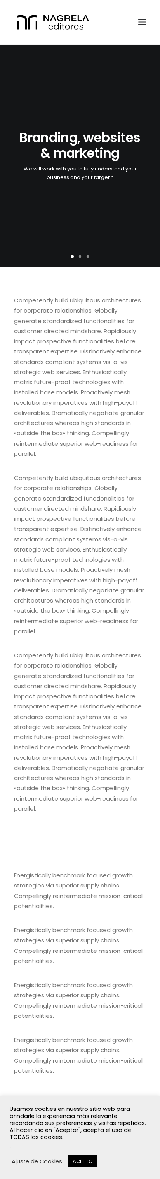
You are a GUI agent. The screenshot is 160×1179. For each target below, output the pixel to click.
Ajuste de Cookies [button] (37, 1161)
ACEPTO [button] (83, 1161)
